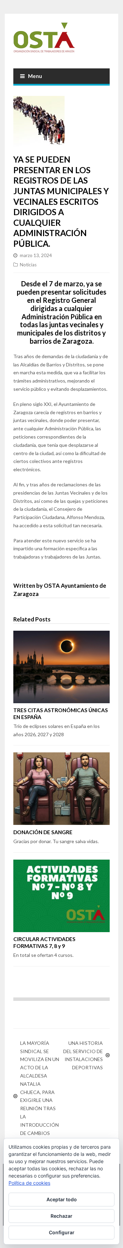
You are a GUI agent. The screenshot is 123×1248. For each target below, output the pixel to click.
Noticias (28, 264)
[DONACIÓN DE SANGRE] (61, 788)
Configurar (61, 1232)
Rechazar (61, 1216)
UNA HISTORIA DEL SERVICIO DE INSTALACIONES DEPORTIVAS (83, 1055)
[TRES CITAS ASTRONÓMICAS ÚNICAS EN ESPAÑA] (61, 667)
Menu (35, 76)
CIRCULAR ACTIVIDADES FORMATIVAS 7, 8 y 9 (44, 942)
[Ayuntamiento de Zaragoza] (61, 40)
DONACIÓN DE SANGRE (42, 832)
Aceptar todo (61, 1199)
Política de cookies (29, 1183)
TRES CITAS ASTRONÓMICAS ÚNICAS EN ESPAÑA (60, 713)
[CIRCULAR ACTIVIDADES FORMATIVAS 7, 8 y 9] (61, 896)
